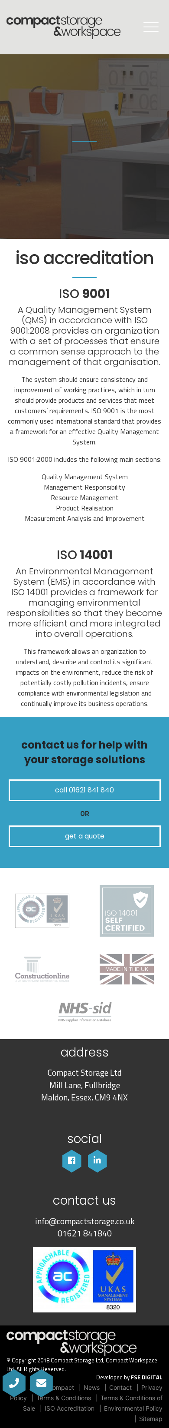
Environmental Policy (133, 1408)
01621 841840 (85, 1233)
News (92, 1387)
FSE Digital (146, 1378)
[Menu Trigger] (151, 26)
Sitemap (150, 1418)
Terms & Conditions (63, 1397)
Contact (120, 1387)
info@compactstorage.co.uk (84, 1221)
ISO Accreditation (69, 1408)
